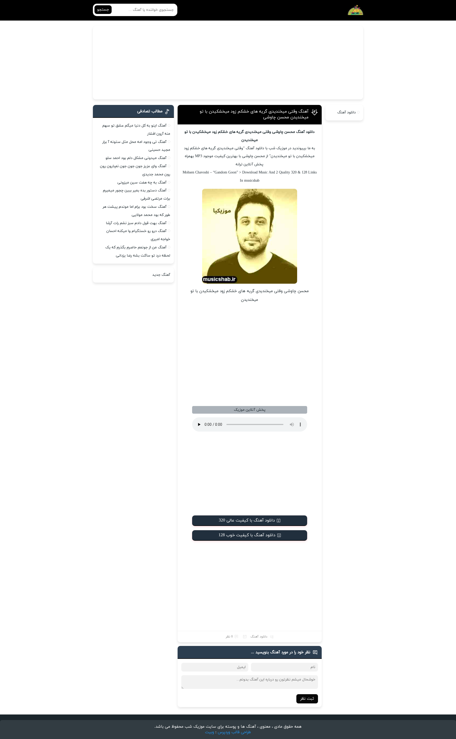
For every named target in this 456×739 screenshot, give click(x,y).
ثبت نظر (307, 699)
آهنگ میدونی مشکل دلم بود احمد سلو (136, 158)
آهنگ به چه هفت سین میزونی (142, 182)
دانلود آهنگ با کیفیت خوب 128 (247, 535)
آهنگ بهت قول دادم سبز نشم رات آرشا (136, 223)
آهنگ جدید (161, 274)
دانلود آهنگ (258, 637)
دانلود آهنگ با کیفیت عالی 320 (247, 520)
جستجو (103, 9)
